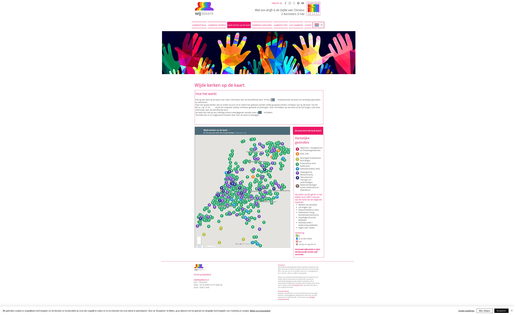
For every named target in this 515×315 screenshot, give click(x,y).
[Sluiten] (511, 311)
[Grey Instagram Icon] (289, 3)
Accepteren (501, 310)
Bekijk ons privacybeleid (260, 310)
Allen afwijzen (484, 310)
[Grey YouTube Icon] (302, 3)
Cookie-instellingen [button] (466, 310)
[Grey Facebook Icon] (285, 3)
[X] (294, 3)
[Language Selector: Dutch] (318, 25)
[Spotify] (298, 3)
